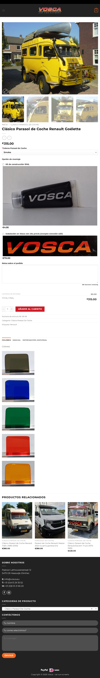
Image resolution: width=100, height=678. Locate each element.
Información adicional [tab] (35, 340)
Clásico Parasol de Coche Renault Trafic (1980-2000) (17, 544)
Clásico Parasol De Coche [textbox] (48, 609)
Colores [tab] (6, 340)
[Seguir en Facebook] (4, 592)
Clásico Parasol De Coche (25, 125)
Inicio (5, 125)
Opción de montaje (11, 159)
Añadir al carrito (30, 309)
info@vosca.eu (12, 579)
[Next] (92, 58)
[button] (3, 10)
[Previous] (7, 58)
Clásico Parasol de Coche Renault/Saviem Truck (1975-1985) (80, 545)
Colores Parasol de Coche (14, 148)
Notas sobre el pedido (12, 263)
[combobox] (50, 609)
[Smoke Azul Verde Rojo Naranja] (50, 152)
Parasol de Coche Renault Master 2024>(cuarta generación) (50, 544)
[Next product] (4, 138)
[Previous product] (9, 138)
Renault (13, 325)
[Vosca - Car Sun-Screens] (50, 10)
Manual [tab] (17, 340)
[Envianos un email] (9, 592)
